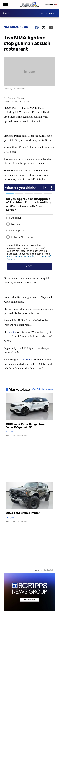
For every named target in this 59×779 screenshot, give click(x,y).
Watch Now (49, 4)
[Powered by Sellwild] (48, 570)
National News (16, 26)
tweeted (12, 332)
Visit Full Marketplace (42, 389)
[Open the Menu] (5, 4)
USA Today (25, 359)
